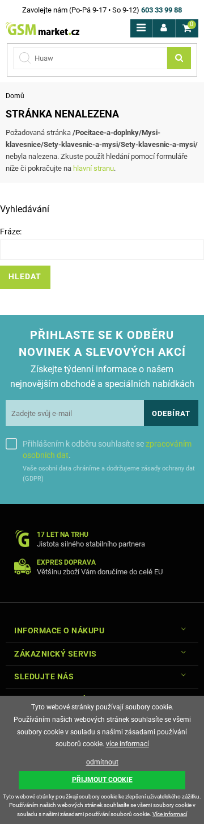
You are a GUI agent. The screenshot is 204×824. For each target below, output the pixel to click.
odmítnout (102, 762)
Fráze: (11, 231)
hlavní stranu (93, 168)
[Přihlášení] (164, 28)
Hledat (24, 276)
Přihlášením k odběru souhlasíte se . (107, 449)
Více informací (169, 814)
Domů (15, 96)
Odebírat (171, 413)
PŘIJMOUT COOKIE (102, 780)
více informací (127, 744)
